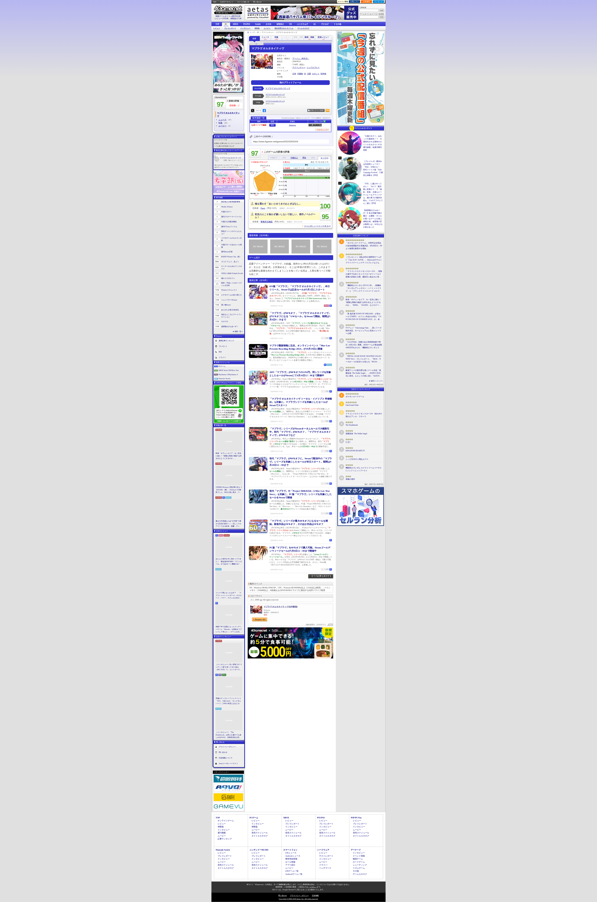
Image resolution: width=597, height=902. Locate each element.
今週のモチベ (226, 212)
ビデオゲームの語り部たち (231, 295)
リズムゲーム (359, 868)
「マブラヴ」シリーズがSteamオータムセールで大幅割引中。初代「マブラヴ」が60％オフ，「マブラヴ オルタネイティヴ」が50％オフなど (300, 431)
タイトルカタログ (260, 836)
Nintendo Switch (224, 378)
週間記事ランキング (226, 340)
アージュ (296, 58)
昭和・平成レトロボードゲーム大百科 (231, 284)
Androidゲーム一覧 (293, 874)
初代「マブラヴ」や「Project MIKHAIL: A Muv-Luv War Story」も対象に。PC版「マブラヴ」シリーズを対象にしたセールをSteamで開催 (300, 494)
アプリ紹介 (290, 865)
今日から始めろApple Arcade (232, 273)
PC (226, 24)
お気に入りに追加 (317, 110)
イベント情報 (359, 856)
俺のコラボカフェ (228, 278)
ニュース (222, 120)
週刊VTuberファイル (229, 227)
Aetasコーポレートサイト (228, 763)
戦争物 (323, 74)
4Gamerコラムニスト (229, 290)
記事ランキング (225, 839)
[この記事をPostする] (252, 110)
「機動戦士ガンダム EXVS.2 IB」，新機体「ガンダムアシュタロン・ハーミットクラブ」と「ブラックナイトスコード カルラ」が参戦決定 (364, 288)
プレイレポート (230, 28)
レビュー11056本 (222, 18)
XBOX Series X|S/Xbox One (228, 370)
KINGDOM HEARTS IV (355, 451)
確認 (272, 125)
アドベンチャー (298, 67)
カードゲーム (359, 862)
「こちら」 (312, 887)
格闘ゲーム (358, 859)
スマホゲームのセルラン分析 (231, 239)
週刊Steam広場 (226, 252)
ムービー (267, 28)
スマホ (268, 24)
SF (305, 74)
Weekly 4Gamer (227, 207)
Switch (258, 24)
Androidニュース (292, 856)
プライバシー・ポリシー (299, 895)
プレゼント (223, 346)
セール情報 (290, 862)
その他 (356, 871)
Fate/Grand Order (352, 405)
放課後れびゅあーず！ (229, 326)
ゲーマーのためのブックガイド (231, 267)
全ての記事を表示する (321, 576)
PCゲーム (222, 366)
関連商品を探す (323, 130)
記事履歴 (366, 1)
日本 (294, 74)
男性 (304, 158)
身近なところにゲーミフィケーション (231, 316)
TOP (217, 24)
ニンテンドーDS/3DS (259, 850)
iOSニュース (290, 853)
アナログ (325, 24)
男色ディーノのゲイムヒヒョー (231, 232)
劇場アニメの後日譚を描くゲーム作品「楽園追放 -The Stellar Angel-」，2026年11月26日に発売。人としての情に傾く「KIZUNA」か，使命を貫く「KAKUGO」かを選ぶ (364, 373)
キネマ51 (224, 321)
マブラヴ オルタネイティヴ (230, 158)
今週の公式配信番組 (229, 222)
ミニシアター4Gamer (229, 300)
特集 (220, 123)
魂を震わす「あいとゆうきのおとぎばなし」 (278, 203)
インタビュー (245, 28)
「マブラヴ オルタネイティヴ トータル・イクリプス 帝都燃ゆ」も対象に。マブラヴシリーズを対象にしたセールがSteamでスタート (300, 402)
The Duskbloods (352, 425)
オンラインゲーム (226, 820)
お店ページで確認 (258, 125)
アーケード (356, 850)
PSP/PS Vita (356, 817)
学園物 (300, 74)
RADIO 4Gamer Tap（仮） (231, 257)
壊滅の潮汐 (350, 479)
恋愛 (309, 74)
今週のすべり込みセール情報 (231, 246)
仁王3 (348, 442)
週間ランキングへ (377, 381)
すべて (324, 158)
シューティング (360, 865)
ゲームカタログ (303, 28)
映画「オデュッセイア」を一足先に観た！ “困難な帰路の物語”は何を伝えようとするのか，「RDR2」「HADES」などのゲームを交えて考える (229, 456)
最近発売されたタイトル (284, 28)
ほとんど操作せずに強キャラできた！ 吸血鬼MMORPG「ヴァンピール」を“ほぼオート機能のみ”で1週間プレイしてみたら (229, 561)
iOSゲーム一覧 (291, 871)
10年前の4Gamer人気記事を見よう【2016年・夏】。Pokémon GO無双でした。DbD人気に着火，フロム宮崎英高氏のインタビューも (229, 490)
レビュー (216, 28)
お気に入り (354, 1)
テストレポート (326, 856)
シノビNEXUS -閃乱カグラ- (357, 459)
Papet (263, 208)
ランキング (378, 1)
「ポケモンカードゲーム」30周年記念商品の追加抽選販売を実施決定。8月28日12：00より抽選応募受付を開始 (364, 246)
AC (314, 24)
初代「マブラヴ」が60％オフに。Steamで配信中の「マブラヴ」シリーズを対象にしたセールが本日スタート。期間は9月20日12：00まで (300, 461)
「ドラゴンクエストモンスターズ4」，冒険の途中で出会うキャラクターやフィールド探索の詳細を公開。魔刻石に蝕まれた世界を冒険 (364, 274)
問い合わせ (257, 2)
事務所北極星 (267, 222)
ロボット (315, 74)
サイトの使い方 (243, 2)
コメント (258, 110)
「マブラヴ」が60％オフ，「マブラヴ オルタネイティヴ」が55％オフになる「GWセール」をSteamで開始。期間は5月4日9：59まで (300, 316)
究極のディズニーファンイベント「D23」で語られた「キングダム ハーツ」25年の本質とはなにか (228, 700)
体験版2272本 (236, 18)
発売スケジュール (260, 833)
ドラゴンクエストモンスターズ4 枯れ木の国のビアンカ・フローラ (364, 415)
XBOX (235, 24)
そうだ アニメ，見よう (230, 262)
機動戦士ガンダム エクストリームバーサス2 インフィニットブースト (364, 469)
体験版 (257, 28)
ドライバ (222, 357)
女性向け (280, 24)
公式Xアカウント (226, 2)
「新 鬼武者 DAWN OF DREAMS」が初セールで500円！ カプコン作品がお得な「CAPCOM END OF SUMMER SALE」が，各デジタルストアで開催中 (364, 317)
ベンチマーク (325, 868)
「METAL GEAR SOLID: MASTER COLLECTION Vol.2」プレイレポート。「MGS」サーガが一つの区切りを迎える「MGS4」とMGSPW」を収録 (364, 359)
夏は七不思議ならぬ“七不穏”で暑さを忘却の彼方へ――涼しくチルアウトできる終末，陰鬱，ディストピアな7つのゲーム (228, 524)
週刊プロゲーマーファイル (231, 217)
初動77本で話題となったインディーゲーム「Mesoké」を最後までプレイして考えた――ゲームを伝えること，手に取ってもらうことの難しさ (229, 629)
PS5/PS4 (246, 24)
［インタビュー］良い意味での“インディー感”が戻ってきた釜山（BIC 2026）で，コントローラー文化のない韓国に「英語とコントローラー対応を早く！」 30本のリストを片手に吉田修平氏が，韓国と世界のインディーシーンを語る (229, 667)
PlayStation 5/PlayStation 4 (228, 374)
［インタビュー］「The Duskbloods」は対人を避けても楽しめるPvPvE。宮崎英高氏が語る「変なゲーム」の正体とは (228, 735)
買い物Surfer (226, 305)
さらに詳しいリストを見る (317, 226)
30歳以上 (294, 158)
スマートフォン (290, 850)
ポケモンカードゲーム (355, 396)
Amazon (292, 125)
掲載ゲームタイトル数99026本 (228, 16)
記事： (227, 160)
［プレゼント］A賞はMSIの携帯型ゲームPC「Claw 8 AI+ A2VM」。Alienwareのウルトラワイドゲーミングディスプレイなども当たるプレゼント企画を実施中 (364, 260)
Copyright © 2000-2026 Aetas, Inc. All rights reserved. (298, 899)
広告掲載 (315, 895)
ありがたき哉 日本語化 (230, 310)
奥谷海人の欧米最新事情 (230, 202)
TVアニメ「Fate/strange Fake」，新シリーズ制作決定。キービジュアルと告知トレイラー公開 (364, 331)
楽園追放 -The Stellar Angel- (357, 433)
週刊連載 (222, 833)
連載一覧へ (238, 331)
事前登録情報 (291, 859)
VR (290, 24)
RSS (214, 2)
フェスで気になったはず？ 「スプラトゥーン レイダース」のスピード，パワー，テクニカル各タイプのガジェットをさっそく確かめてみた (229, 595)
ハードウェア (302, 24)
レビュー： (234, 160)
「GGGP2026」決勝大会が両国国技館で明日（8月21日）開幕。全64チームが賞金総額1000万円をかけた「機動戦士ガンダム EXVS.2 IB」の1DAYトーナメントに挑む (364, 345)
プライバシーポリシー (227, 746)
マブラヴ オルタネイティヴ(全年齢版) (281, 606)
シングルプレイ (313, 67)
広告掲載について (225, 758)
